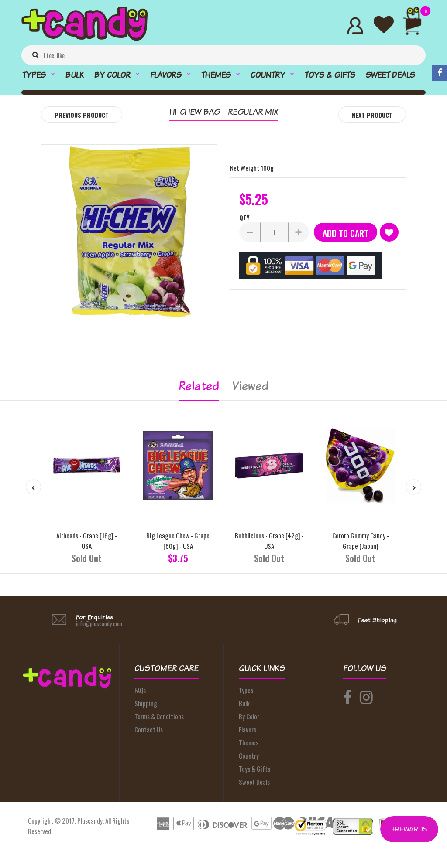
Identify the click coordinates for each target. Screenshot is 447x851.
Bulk (244, 703)
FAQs (140, 690)
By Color (249, 716)
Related (199, 385)
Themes (248, 742)
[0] (416, 25)
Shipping (145, 703)
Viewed (250, 385)
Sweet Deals (254, 781)
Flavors (247, 729)
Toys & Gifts (254, 768)
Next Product (372, 114)
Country (249, 755)
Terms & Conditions (159, 716)
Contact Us (148, 729)
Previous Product (82, 114)
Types (246, 690)
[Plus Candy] (84, 38)
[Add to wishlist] (389, 232)
